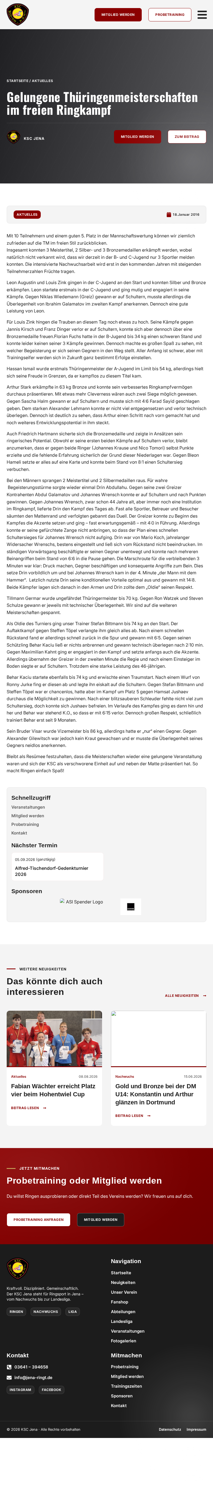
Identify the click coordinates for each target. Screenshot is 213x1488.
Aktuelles (42, 81)
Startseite (18, 81)
